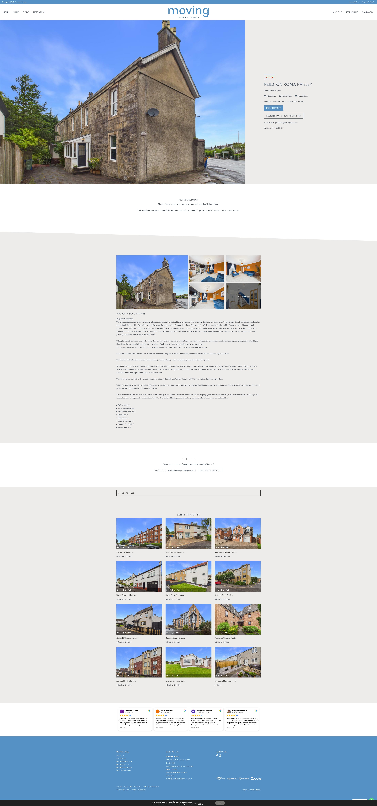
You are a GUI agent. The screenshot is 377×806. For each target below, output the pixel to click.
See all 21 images (243, 296)
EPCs (284, 101)
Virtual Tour (292, 101)
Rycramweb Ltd (255, 790)
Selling (15, 12)
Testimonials (352, 12)
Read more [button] (123, 727)
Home (6, 12)
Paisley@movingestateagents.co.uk (284, 122)
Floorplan (267, 101)
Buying (26, 12)
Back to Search (128, 493)
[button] (257, 719)
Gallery (301, 101)
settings (200, 804)
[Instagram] (220, 755)
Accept (220, 803)
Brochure (276, 101)
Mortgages (38, 12)
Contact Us (367, 12)
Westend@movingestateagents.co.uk (179, 766)
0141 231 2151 (277, 128)
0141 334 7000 (170, 763)
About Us (337, 12)
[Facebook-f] (217, 755)
